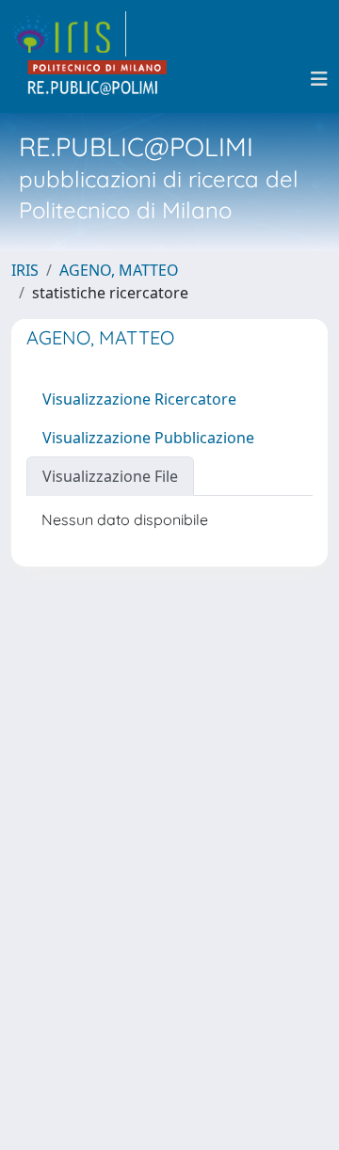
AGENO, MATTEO (119, 270)
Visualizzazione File (110, 476)
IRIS (25, 270)
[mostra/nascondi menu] (319, 79)
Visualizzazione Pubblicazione (148, 437)
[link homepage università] (98, 79)
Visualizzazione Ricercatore (139, 399)
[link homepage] (68, 33)
